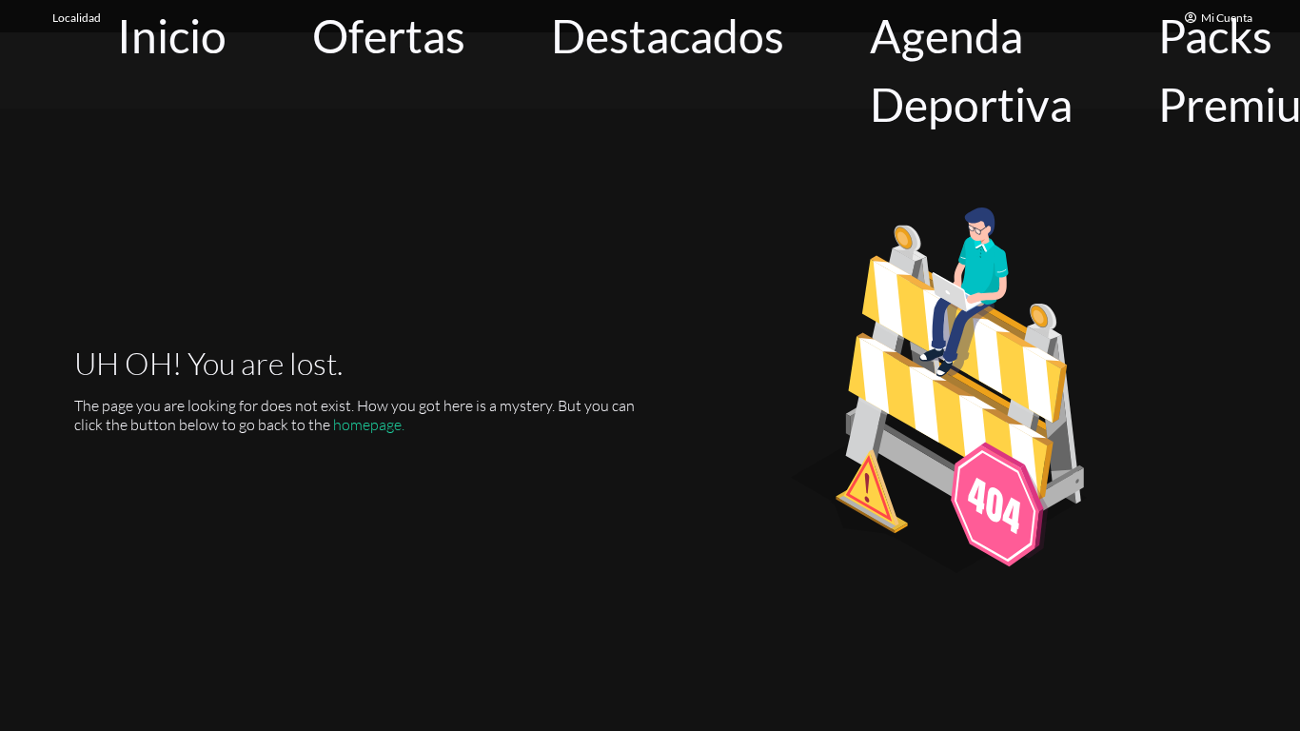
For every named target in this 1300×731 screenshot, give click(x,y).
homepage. (368, 424)
